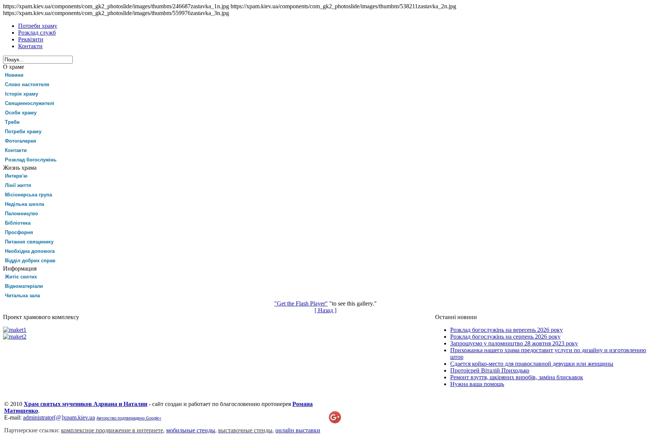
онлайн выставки (297, 430)
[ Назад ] (325, 310)
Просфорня (19, 232)
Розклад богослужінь (31, 160)
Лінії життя (18, 185)
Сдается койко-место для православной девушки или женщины (531, 363)
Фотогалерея (20, 141)
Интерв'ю (16, 176)
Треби (12, 122)
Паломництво (21, 213)
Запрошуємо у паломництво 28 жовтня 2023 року (514, 343)
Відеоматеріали (24, 286)
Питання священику (29, 242)
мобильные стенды (190, 430)
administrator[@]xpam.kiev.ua (59, 417)
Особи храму (21, 113)
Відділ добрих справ (30, 260)
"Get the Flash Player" (301, 303)
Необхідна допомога (30, 251)
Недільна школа (24, 204)
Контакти (16, 150)
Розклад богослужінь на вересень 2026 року (506, 330)
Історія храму (21, 94)
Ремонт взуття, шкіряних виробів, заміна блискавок (516, 377)
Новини (14, 75)
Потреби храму (23, 131)
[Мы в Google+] (335, 421)
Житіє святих (21, 277)
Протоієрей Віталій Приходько (489, 370)
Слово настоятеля (27, 84)
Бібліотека (18, 223)
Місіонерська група (28, 195)
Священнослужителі (29, 103)
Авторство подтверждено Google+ (128, 418)
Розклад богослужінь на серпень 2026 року (505, 336)
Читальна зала (22, 295)
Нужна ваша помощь (477, 384)
